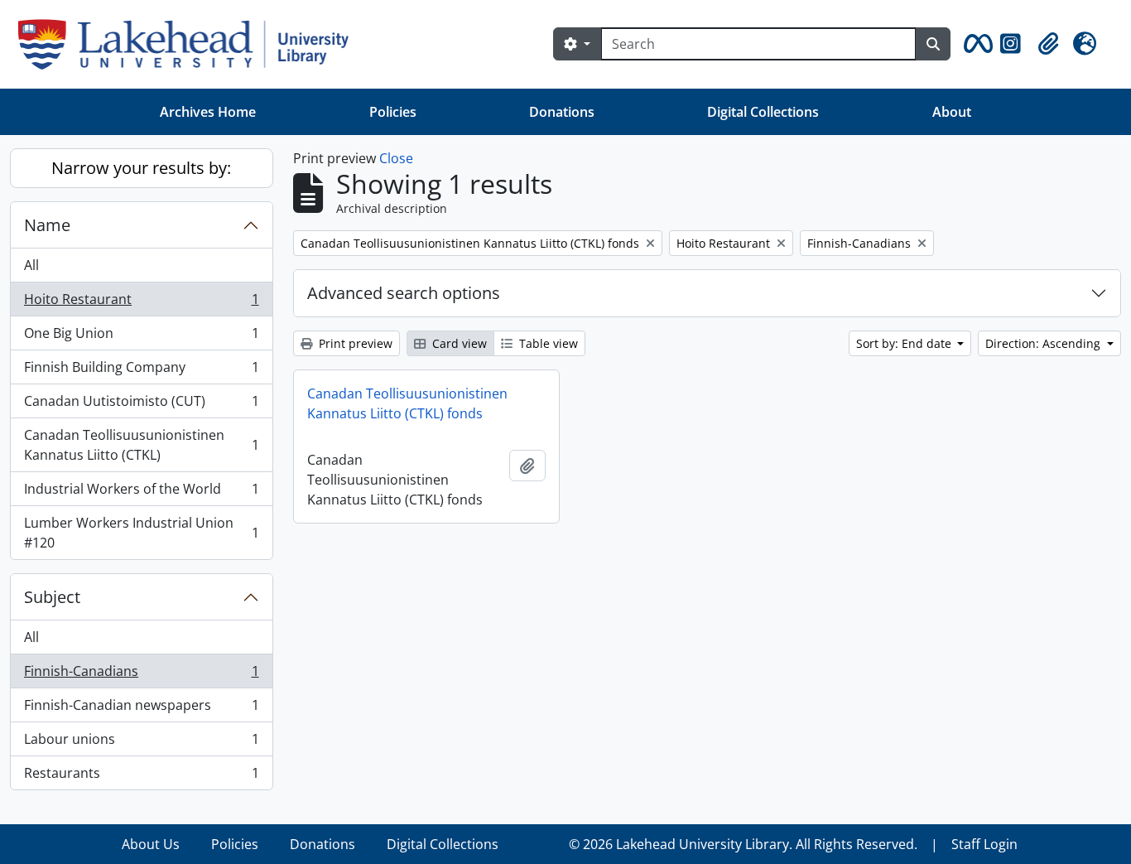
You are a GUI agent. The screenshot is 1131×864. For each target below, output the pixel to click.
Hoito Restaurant (141, 303)
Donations (561, 112)
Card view (458, 343)
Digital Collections (763, 112)
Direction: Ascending (1044, 343)
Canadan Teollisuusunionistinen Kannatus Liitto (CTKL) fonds (407, 403)
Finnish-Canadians (141, 675)
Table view (547, 343)
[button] (975, 44)
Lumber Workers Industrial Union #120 (141, 533)
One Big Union (141, 337)
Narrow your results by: (141, 168)
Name (47, 225)
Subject (52, 597)
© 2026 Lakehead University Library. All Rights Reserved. (743, 844)
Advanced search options (403, 293)
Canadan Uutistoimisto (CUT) (141, 405)
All (31, 265)
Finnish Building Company (141, 371)
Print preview (353, 343)
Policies (392, 112)
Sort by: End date (905, 343)
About (951, 112)
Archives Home (208, 112)
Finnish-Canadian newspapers (141, 709)
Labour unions (141, 743)
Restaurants (141, 776)
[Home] (190, 44)
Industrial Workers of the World (141, 493)
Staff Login (984, 844)
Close (396, 158)
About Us (151, 844)
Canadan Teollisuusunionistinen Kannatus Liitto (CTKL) (141, 445)
